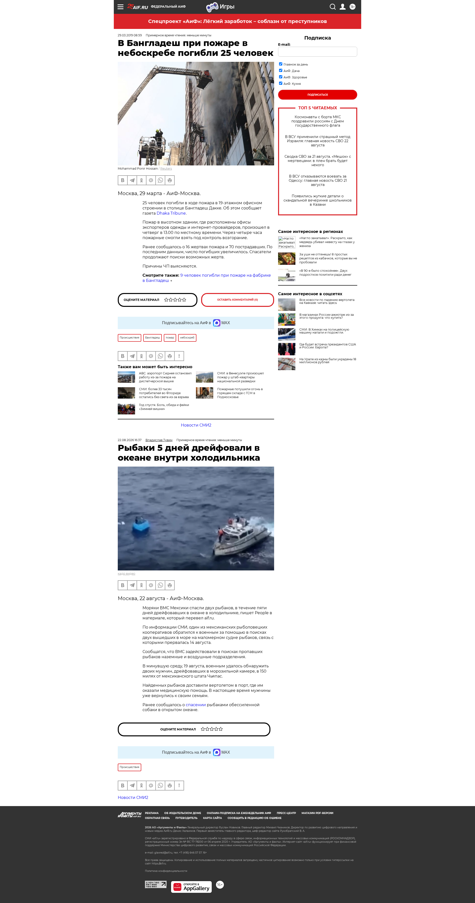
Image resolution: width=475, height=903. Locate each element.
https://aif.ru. (159, 863)
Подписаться (318, 94)
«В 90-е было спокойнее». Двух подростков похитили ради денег (325, 272)
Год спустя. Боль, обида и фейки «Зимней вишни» (164, 407)
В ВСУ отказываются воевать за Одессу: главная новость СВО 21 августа (318, 180)
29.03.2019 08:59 (130, 35)
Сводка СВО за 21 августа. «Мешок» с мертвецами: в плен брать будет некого (318, 161)
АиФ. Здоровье (295, 77)
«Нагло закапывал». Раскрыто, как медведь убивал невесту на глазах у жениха (327, 242)
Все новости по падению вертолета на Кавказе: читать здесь (327, 301)
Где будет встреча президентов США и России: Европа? (327, 346)
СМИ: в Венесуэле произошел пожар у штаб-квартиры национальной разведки (240, 377)
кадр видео (126, 573)
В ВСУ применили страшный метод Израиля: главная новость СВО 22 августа (317, 141)
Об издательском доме (182, 813)
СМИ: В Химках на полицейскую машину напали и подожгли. (324, 331)
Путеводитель (186, 818)
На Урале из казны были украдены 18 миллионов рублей (327, 361)
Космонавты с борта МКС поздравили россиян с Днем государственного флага (317, 121)
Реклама (152, 813)
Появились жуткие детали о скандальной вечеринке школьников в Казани (318, 200)
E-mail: (284, 44)
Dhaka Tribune (171, 213)
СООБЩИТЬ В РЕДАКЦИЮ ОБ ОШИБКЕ (255, 818)
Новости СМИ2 (196, 425)
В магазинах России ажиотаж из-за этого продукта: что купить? (326, 316)
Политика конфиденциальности (166, 871)
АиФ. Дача (292, 71)
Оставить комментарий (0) (237, 299)
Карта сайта (212, 818)
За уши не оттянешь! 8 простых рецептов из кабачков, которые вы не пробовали (328, 258)
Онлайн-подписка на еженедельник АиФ (239, 813)
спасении (196, 704)
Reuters (166, 168)
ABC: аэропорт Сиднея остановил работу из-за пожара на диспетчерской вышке (165, 377)
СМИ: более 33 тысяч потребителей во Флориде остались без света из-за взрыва (164, 393)
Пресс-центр (286, 813)
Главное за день (296, 64)
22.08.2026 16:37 (130, 440)
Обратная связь (157, 818)
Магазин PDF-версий (317, 813)
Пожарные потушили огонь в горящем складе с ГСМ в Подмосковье (240, 393)
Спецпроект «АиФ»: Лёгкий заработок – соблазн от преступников (237, 21)
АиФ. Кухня (292, 84)
